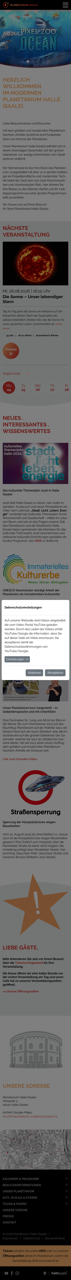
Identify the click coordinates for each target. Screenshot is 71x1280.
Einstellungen (15, 659)
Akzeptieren (55, 672)
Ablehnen (34, 672)
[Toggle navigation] (65, 5)
